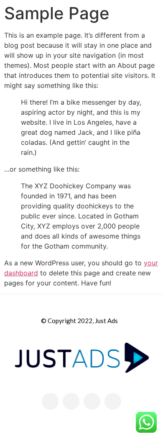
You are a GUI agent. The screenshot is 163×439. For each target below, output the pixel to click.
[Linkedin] (112, 401)
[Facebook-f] (71, 401)
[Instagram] (92, 401)
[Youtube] (50, 401)
